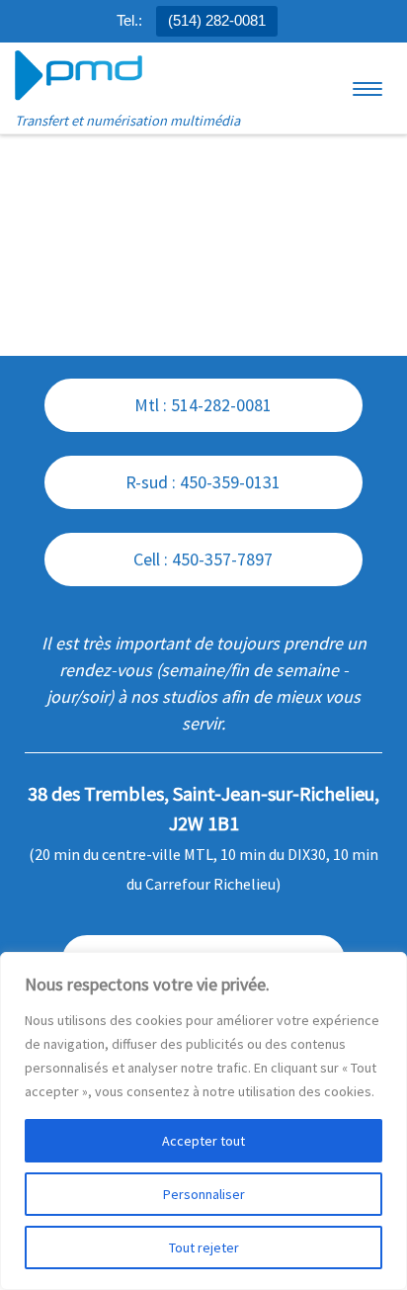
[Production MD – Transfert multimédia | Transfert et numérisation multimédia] (78, 75)
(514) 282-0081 (217, 20)
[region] (203, 1121)
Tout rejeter (204, 1247)
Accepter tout (203, 1141)
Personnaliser (204, 1194)
